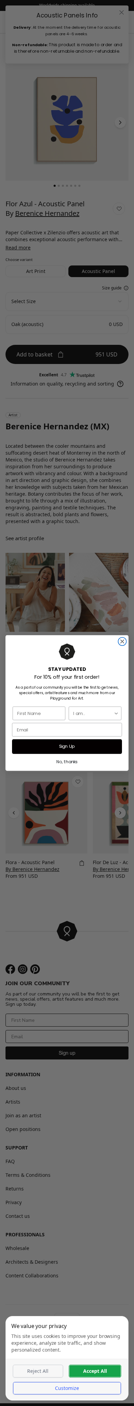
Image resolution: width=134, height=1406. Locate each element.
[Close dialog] (122, 641)
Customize (67, 1388)
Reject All (37, 1371)
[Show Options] (116, 713)
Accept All (95, 1371)
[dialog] (67, 1358)
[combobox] (93, 713)
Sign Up (67, 746)
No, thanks (66, 762)
